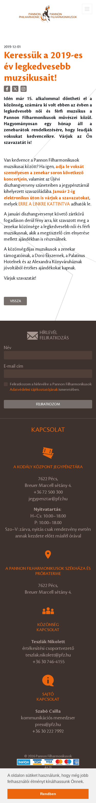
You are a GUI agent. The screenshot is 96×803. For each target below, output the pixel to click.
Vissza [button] (15, 301)
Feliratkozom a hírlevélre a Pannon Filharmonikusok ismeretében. (51, 387)
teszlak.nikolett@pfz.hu (48, 655)
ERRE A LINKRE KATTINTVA (44, 204)
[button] (86, 782)
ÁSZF (48, 768)
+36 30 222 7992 (48, 731)
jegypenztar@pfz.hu (48, 498)
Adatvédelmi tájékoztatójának (34, 390)
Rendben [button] (48, 794)
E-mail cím (13, 366)
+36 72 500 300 (48, 492)
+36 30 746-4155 (49, 661)
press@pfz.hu (48, 724)
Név (7, 347)
